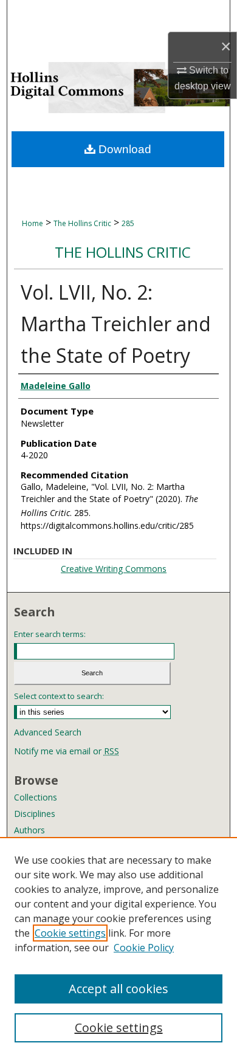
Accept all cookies (118, 988)
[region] (118, 947)
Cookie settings (70, 933)
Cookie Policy (144, 947)
